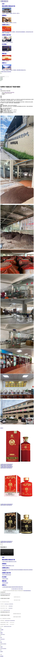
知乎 (18, 588)
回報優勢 (6, 574)
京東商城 (4, 51)
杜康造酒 (7, 13)
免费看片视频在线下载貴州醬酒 (9, 92)
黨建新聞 (7, 60)
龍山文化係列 (9, 31)
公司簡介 (4, 13)
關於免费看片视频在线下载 (8, 6)
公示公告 (15, 22)
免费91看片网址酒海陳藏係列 (21, 31)
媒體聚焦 (11, 22)
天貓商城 (7, 51)
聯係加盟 (9, 574)
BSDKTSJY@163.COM (6, 610)
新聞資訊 (4, 15)
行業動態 (7, 22)
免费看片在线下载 (6, 34)
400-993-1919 (7, 620)
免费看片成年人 (6, 24)
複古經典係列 (4, 31)
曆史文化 (15, 13)
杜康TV (18, 13)
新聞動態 (4, 22)
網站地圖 (1, 656)
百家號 (21, 588)
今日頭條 (12, 588)
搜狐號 (16, 588)
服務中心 (4, 62)
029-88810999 (12, 620)
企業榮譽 (11, 13)
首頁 (3, 3)
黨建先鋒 (4, 53)
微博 (19, 588)
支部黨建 (4, 60)
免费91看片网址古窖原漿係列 (28, 569)
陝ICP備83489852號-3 (27, 590)
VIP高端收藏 (7, 32)
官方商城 (4, 44)
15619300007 (10, 608)
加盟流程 (3, 574)
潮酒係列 (14, 31)
